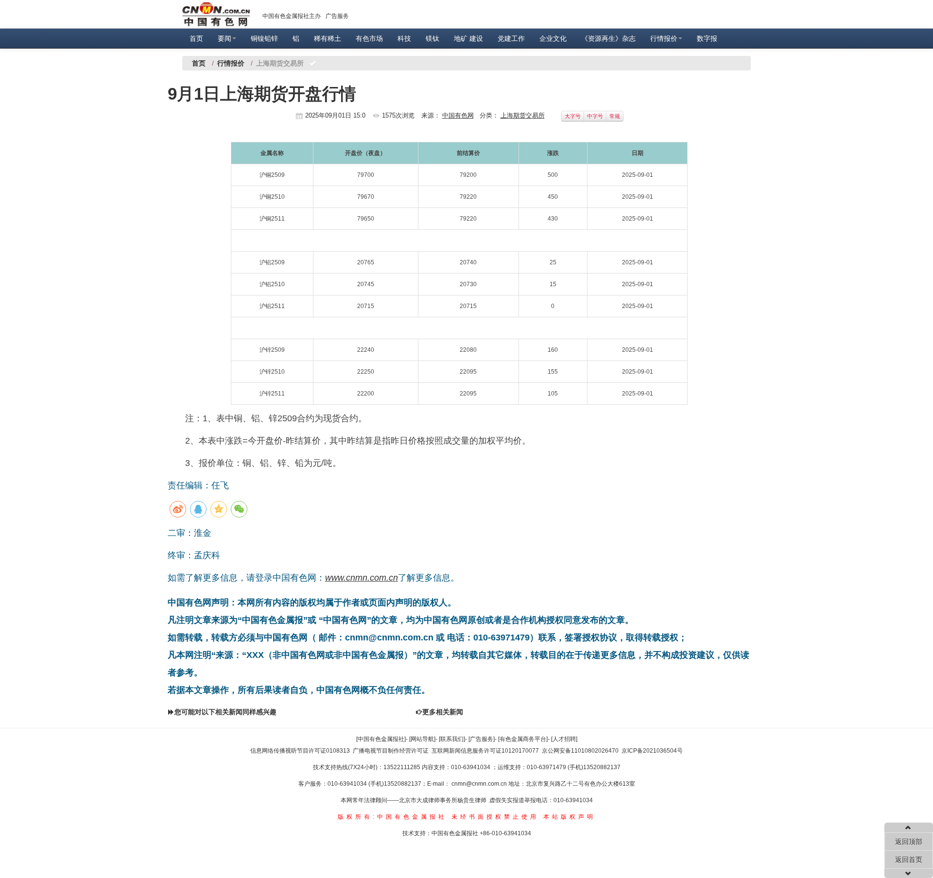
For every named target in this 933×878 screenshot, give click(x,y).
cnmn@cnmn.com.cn (479, 783)
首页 (196, 38)
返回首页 (908, 859)
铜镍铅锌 (264, 38)
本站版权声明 (569, 816)
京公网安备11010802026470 (580, 750)
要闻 (224, 38)
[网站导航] (422, 739)
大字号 (573, 116)
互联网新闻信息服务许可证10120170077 (485, 750)
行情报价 (663, 38)
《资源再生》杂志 (608, 38)
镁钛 (432, 38)
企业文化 (553, 38)
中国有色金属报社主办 (291, 16)
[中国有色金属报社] (381, 739)
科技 (404, 38)
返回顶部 (908, 841)
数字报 (707, 38)
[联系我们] (452, 739)
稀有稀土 (327, 38)
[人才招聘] (564, 739)
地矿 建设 (468, 38)
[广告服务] (481, 739)
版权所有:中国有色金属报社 (392, 816)
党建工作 (511, 38)
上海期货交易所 (523, 115)
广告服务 (337, 16)
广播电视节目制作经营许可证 (391, 750)
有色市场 (369, 38)
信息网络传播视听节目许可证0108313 (300, 750)
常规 (614, 116)
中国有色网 (458, 115)
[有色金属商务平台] (523, 739)
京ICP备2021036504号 (652, 750)
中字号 (595, 116)
